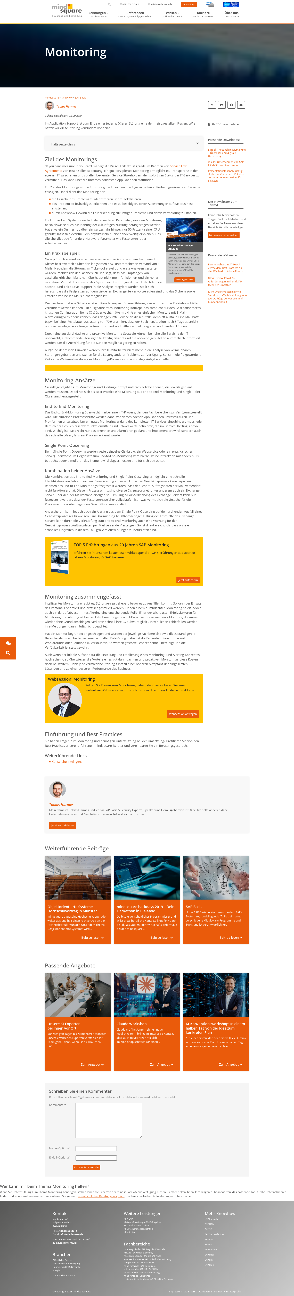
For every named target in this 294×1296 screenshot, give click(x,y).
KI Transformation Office (136, 1225)
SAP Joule (209, 1264)
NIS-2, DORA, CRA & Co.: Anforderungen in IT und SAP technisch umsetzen (225, 281)
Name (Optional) (59, 1148)
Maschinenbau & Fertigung (66, 1263)
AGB (186, 1291)
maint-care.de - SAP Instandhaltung (142, 1272)
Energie (56, 1270)
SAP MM (209, 1259)
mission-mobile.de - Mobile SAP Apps (142, 1255)
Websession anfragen (183, 714)
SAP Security (211, 1249)
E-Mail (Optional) (59, 1157)
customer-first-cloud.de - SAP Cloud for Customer (149, 1279)
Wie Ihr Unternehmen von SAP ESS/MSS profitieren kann (226, 163)
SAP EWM (210, 1244)
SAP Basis (80, 97)
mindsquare (52, 97)
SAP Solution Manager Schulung (181, 247)
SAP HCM (209, 1224)
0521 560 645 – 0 (130, 4)
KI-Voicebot (130, 1232)
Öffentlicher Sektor (62, 1260)
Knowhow (66, 97)
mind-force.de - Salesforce (137, 1275)
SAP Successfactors (214, 1234)
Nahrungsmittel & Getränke (66, 1266)
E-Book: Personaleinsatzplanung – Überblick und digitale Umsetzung (227, 153)
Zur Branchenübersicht (64, 1275)
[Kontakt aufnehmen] (8, 643)
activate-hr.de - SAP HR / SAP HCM (141, 1269)
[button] (124, 143)
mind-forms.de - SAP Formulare (140, 1265)
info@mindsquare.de (161, 4)
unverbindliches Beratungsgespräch (101, 1196)
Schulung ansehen (184, 279)
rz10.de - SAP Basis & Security (138, 1252)
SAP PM (209, 1239)
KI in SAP (128, 1218)
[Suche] (8, 653)
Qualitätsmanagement (210, 1291)
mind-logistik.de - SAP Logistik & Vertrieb (144, 1249)
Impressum (175, 1291)
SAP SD (208, 1229)
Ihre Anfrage (189, 4)
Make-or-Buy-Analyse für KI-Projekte (142, 1222)
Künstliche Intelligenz (67, 762)
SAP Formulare (212, 1218)
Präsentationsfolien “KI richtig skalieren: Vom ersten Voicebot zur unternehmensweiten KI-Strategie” (226, 175)
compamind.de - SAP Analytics (139, 1262)
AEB (193, 1291)
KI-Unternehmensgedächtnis (138, 1228)
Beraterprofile (233, 1291)
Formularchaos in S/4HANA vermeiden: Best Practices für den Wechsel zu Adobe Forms (225, 268)
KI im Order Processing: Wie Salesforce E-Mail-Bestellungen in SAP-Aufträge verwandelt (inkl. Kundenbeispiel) (227, 297)
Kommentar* (57, 1105)
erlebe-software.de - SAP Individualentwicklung (147, 1259)
